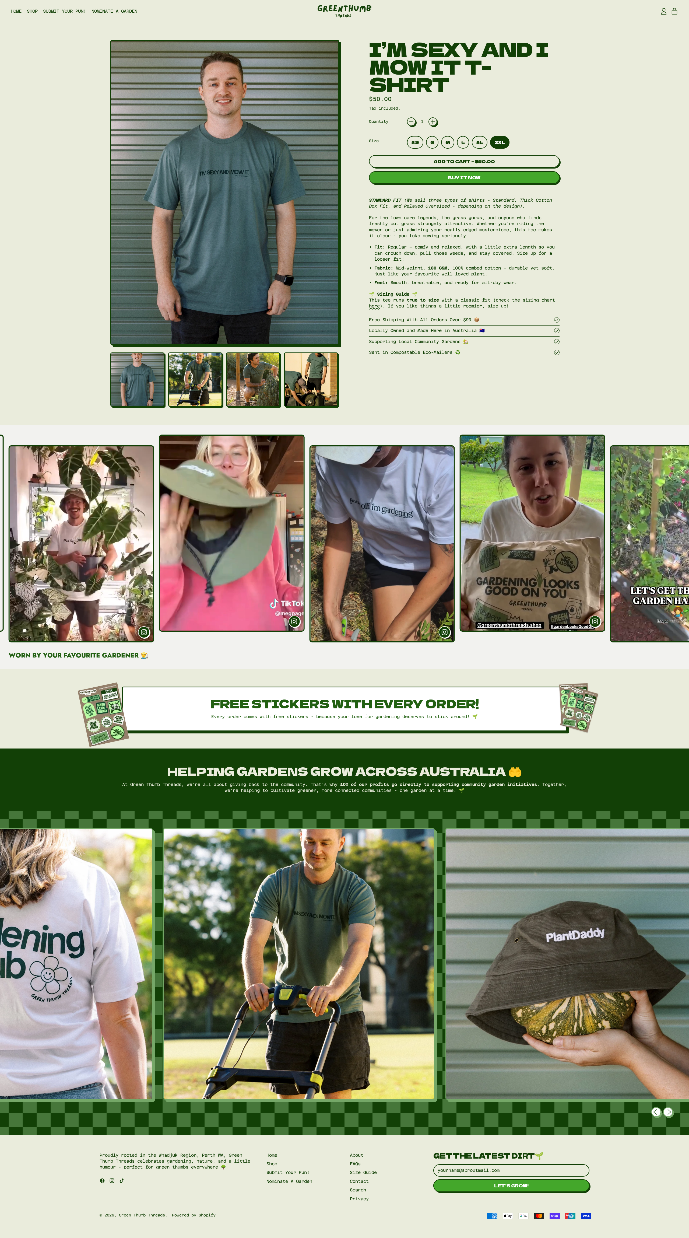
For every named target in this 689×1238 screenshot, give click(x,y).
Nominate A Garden (114, 11)
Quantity (378, 121)
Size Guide (363, 1172)
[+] (432, 121)
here (374, 306)
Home (16, 11)
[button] (137, 379)
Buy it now (464, 177)
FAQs (355, 1163)
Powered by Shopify (194, 1215)
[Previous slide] (8, 538)
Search (358, 1189)
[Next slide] (681, 538)
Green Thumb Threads (142, 1215)
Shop (32, 11)
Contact (359, 1181)
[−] (411, 121)
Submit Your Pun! (64, 11)
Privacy (359, 1198)
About (356, 1155)
